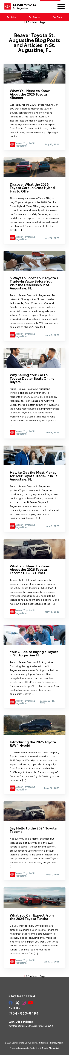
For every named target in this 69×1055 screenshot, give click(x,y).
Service (36, 16)
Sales (13, 16)
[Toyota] (7, 6)
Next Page (38, 22)
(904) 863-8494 (23, 1013)
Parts (59, 16)
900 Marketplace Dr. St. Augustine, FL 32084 (30, 1025)
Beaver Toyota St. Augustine (25, 144)
